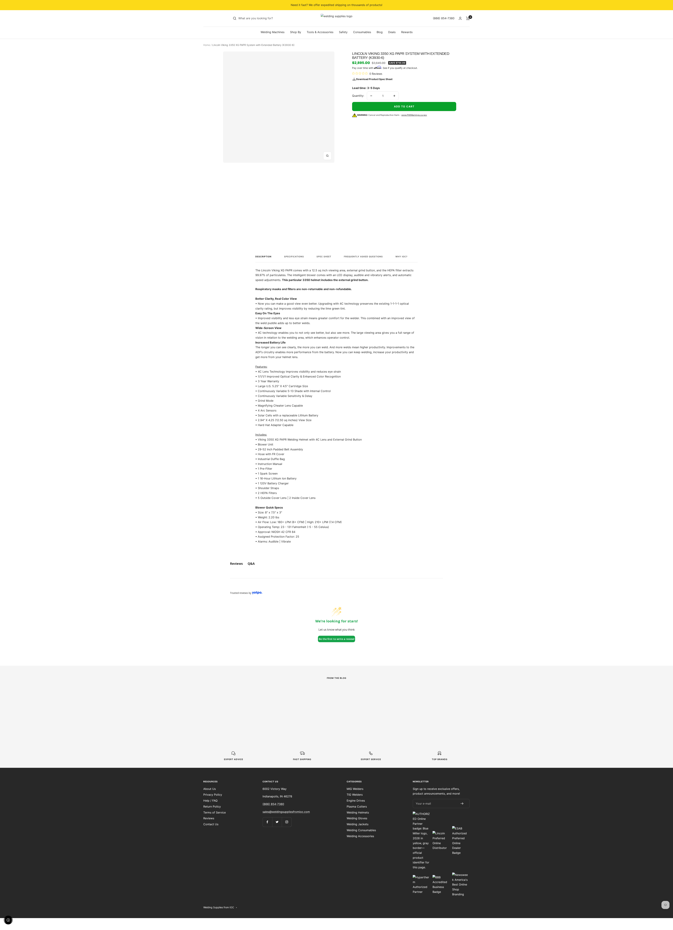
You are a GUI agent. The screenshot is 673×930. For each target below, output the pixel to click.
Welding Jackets (357, 824)
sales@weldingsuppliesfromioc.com (286, 812)
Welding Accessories (360, 836)
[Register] (462, 803)
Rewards (407, 32)
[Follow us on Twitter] (277, 822)
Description (263, 256)
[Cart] (468, 18)
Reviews (208, 818)
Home (206, 44)
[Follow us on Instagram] (286, 822)
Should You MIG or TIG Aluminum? (409, 707)
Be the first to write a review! (336, 639)
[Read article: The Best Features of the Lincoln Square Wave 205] (254, 690)
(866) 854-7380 (273, 804)
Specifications (294, 256)
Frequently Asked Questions (363, 256)
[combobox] (264, 18)
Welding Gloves (357, 818)
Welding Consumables (361, 830)
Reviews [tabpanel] (236, 563)
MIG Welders (355, 789)
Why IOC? (401, 256)
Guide (302, 698)
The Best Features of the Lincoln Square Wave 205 (248, 707)
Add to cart (404, 106)
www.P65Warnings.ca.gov (414, 115)
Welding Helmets (358, 812)
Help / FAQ (210, 800)
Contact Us (210, 824)
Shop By (295, 32)
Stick (220, 698)
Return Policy (212, 806)
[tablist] (336, 563)
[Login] (460, 18)
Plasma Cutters (357, 806)
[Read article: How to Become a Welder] (336, 690)
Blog (380, 32)
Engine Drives (356, 800)
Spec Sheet (324, 256)
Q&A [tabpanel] (251, 563)
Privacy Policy (212, 794)
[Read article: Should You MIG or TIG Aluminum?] (419, 690)
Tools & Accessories (320, 32)
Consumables (362, 32)
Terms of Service (214, 812)
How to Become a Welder (330, 704)
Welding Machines (272, 32)
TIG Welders (355, 794)
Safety (343, 32)
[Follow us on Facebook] (267, 822)
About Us (209, 789)
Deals (392, 32)
